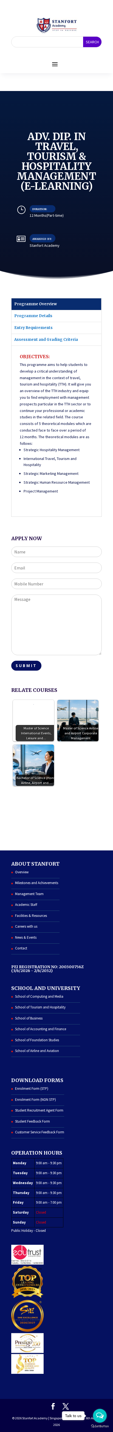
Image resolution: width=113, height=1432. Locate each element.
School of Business (29, 1018)
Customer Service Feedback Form (39, 1132)
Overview (22, 872)
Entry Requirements (33, 327)
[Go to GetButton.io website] (100, 1426)
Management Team (29, 894)
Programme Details (33, 316)
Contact (21, 948)
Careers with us (26, 926)
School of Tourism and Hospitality (40, 1007)
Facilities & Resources (31, 915)
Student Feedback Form (32, 1121)
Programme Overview (35, 304)
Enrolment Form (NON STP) (35, 1099)
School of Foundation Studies (37, 1040)
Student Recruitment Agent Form (39, 1110)
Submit (26, 665)
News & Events (25, 937)
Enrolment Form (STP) (31, 1088)
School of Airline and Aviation (37, 1050)
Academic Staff (26, 904)
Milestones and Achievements (36, 882)
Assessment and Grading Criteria (46, 339)
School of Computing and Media (39, 996)
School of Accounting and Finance (40, 1029)
